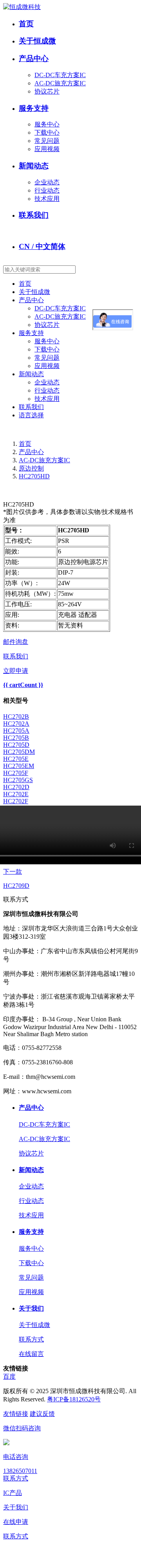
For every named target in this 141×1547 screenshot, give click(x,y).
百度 (9, 1376)
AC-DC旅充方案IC (60, 83)
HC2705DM (19, 751)
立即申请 (15, 670)
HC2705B (16, 737)
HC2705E (16, 758)
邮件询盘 (15, 641)
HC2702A (16, 723)
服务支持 (34, 108)
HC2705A (16, 730)
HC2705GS (18, 780)
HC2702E (16, 794)
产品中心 (34, 58)
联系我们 (34, 215)
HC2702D (16, 787)
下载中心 (47, 132)
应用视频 (47, 149)
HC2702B (16, 716)
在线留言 (31, 1353)
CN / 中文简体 (42, 246)
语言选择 (31, 415)
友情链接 (15, 1413)
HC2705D (16, 744)
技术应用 (47, 198)
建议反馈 (42, 1413)
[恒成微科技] (22, 7)
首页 (26, 24)
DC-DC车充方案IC (60, 75)
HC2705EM (18, 766)
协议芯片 (47, 91)
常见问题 (47, 140)
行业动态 (47, 190)
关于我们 (31, 1308)
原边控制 (31, 468)
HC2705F (15, 773)
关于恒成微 (37, 41)
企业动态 (47, 182)
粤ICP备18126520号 (74, 1399)
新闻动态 (34, 166)
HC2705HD (34, 476)
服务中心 (47, 124)
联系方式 (31, 1339)
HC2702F (15, 801)
